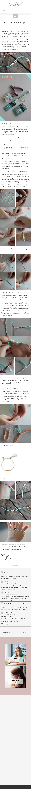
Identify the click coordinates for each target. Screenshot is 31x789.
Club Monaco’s (9, 445)
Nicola (6, 572)
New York (17, 31)
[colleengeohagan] (15, 677)
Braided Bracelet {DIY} (15, 22)
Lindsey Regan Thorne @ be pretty (15, 603)
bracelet (4, 34)
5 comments (15, 565)
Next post (26, 632)
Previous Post (6, 632)
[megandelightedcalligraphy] (15, 654)
